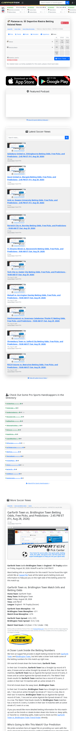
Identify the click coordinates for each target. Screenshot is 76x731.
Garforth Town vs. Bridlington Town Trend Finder (36, 716)
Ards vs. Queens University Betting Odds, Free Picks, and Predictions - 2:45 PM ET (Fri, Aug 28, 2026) (32, 201)
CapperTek (9, 29)
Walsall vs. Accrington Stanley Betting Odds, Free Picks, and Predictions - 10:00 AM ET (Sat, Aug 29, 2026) (34, 296)
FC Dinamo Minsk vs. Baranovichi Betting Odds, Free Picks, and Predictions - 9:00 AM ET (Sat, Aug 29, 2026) (35, 250)
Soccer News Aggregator (29, 29)
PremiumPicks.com (38, 629)
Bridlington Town (23, 656)
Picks (11, 34)
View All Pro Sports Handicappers (38, 483)
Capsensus (45, 34)
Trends (19, 34)
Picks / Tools (61, 59)
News (54, 34)
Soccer (30, 505)
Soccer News (17, 29)
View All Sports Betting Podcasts (38, 120)
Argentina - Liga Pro (14, 57)
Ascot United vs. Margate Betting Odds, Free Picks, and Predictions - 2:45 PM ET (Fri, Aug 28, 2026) (31, 178)
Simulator (35, 34)
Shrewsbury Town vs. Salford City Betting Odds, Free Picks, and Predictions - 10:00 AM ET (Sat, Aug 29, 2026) (35, 342)
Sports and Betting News (20, 505)
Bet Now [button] (65, 23)
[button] (73, 2)
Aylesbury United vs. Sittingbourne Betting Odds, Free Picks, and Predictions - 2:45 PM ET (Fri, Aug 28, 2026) (36, 155)
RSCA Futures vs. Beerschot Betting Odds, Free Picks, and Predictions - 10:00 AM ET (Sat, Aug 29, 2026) (32, 366)
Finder (27, 34)
